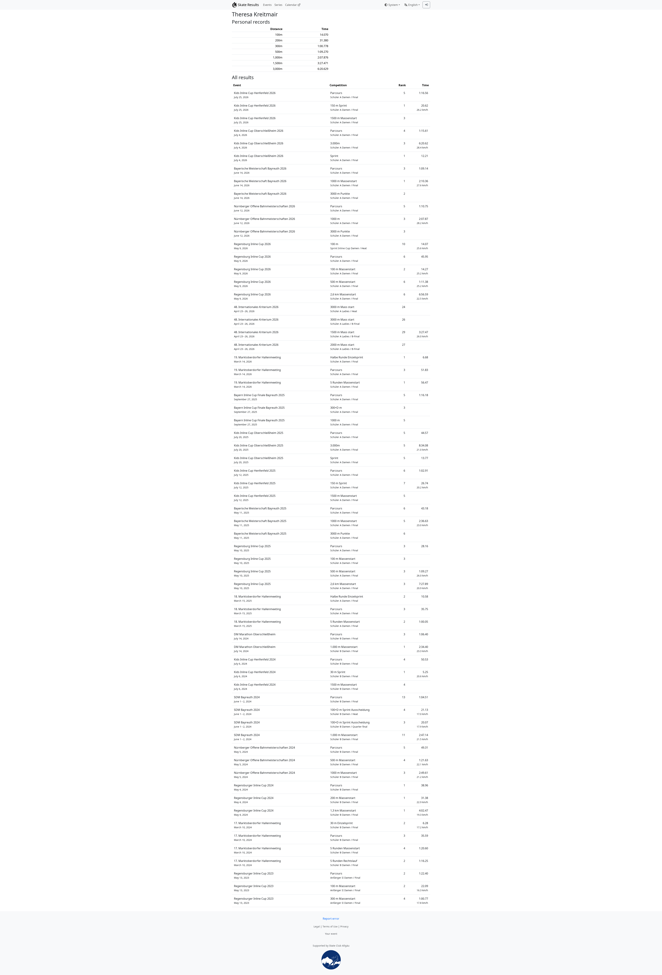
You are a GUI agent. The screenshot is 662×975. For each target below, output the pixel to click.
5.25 (422, 674)
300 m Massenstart (345, 900)
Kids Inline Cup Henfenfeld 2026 (254, 95)
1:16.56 (423, 93)
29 (403, 332)
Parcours (344, 95)
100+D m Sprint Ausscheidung (350, 712)
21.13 (422, 712)
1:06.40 (423, 634)
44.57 (424, 433)
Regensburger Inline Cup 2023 (253, 875)
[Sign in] (426, 4)
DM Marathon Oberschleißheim (254, 636)
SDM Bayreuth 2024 (247, 699)
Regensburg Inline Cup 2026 (252, 246)
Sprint (344, 158)
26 (403, 319)
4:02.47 (422, 812)
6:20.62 (422, 145)
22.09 (422, 888)
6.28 (422, 825)
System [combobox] (393, 5)
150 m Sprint (344, 107)
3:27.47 (422, 334)
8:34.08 (422, 447)
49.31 (424, 747)
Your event (331, 933)
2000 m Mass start (345, 347)
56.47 (424, 382)
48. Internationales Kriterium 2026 (256, 309)
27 (403, 345)
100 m (348, 246)
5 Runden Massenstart (345, 384)
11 (403, 735)
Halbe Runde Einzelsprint (346, 359)
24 (403, 307)
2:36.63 (422, 523)
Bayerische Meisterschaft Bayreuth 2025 (260, 510)
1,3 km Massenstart (344, 812)
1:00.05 (423, 622)
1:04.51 (423, 697)
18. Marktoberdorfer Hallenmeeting (257, 598)
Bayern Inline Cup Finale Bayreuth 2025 (259, 397)
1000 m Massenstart (344, 183)
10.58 (424, 596)
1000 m (344, 221)
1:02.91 (423, 470)
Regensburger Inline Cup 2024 (253, 787)
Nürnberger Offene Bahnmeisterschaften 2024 (264, 749)
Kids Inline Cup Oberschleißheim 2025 (258, 435)
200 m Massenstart (344, 800)
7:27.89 (422, 586)
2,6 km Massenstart (344, 296)
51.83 (424, 370)
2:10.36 (422, 183)
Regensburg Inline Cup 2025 (252, 548)
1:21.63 (422, 762)
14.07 (422, 246)
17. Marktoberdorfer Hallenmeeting (257, 825)
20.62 (422, 107)
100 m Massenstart (344, 271)
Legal (317, 926)
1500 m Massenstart (344, 120)
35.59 (424, 836)
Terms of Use (330, 926)
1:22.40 (423, 873)
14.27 (422, 271)
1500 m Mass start (345, 334)
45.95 (424, 256)
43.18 (424, 508)
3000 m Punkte (344, 196)
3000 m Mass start (343, 309)
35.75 (424, 609)
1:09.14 (423, 168)
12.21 (424, 156)
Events (267, 5)
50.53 (424, 659)
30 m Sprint (344, 674)
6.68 (425, 357)
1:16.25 (423, 861)
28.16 (424, 546)
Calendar (291, 5)
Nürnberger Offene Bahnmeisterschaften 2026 (264, 208)
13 (403, 697)
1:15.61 (423, 131)
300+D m (344, 410)
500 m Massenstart (344, 284)
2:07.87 (422, 221)
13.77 (424, 458)
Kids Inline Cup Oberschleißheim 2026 (258, 133)
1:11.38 (422, 284)
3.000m (344, 145)
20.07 (422, 724)
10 (403, 244)
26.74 (422, 485)
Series (278, 5)
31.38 (422, 800)
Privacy (344, 926)
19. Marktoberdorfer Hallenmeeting (257, 359)
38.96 (424, 785)
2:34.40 (422, 649)
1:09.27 (422, 573)
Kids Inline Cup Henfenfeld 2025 (254, 472)
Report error (331, 919)
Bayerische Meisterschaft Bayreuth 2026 (260, 170)
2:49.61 (422, 775)
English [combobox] (413, 5)
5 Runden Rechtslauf (344, 863)
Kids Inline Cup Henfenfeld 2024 (254, 661)
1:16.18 (423, 395)
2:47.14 (422, 737)
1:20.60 (423, 848)
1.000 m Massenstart (344, 649)
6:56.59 (422, 296)
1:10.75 (423, 206)
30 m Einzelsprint (344, 825)
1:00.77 (422, 900)
